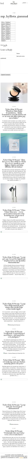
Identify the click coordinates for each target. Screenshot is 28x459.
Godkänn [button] (21, 457)
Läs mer (25, 457)
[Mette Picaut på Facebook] (1, 3)
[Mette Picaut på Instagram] (3, 3)
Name (18, 53)
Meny (24, 2)
